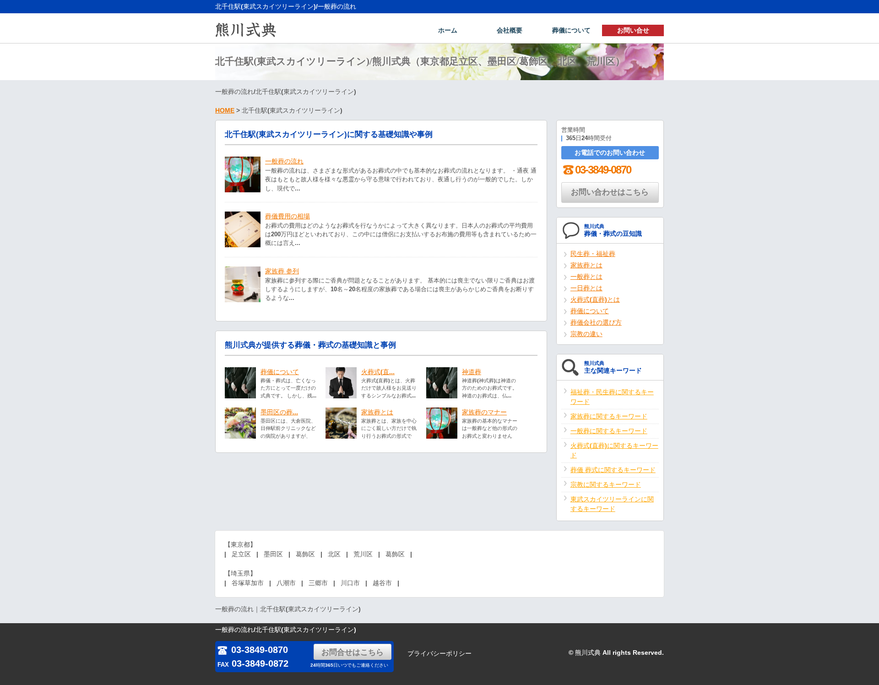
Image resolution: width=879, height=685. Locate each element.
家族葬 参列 (282, 271)
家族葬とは (377, 412)
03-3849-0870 (603, 169)
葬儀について (571, 30)
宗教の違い (586, 333)
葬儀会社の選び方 (596, 322)
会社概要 (509, 30)
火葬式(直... (378, 371)
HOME (224, 110)
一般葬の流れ (284, 161)
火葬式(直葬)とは (595, 299)
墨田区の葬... (279, 412)
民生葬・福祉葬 (592, 253)
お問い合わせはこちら (610, 192)
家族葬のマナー (484, 412)
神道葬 (471, 371)
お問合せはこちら (352, 652)
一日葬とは (586, 288)
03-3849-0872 (252, 663)
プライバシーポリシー (439, 653)
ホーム (447, 30)
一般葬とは (586, 276)
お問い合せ (633, 30)
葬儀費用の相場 (287, 216)
